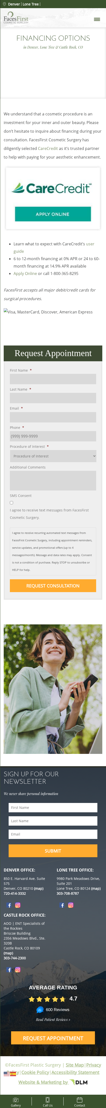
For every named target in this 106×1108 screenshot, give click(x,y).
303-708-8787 (68, 893)
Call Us (48, 1104)
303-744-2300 (15, 958)
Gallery (16, 1104)
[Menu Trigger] (97, 19)
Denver (14, 4)
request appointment (53, 1038)
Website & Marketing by (43, 1082)
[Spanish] (13, 1073)
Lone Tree (31, 4)
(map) (38, 888)
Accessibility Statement (75, 1072)
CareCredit (48, 148)
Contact (79, 1104)
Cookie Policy (35, 1072)
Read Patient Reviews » (53, 1019)
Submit (53, 851)
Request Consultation (53, 586)
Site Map (75, 1065)
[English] (7, 1073)
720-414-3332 (15, 893)
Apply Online (25, 273)
